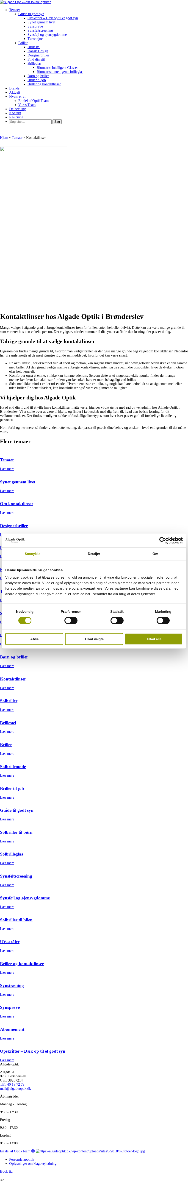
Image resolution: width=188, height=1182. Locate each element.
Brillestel (34, 47)
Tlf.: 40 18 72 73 (12, 1084)
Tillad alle (153, 639)
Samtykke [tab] (33, 554)
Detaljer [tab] (94, 554)
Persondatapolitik (21, 1159)
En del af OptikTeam (33, 101)
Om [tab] (155, 554)
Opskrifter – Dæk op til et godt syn (53, 18)
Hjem (4, 137)
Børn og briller (38, 76)
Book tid (6, 1171)
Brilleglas (34, 63)
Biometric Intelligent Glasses (57, 68)
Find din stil (36, 59)
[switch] (70, 620)
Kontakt (15, 113)
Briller (23, 43)
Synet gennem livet (41, 22)
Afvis (34, 639)
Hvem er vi (17, 96)
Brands (14, 88)
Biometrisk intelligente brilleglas (60, 72)
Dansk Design (38, 51)
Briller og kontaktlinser (44, 84)
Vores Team (27, 105)
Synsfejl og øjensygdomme (47, 34)
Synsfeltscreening (40, 30)
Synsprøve (35, 26)
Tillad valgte (94, 639)
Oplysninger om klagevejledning (32, 1163)
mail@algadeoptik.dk (15, 1088)
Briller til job (37, 80)
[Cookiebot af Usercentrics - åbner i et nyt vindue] (163, 540)
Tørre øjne (35, 39)
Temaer (14, 10)
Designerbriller (38, 55)
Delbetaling (17, 109)
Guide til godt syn (31, 14)
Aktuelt (14, 92)
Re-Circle (16, 117)
